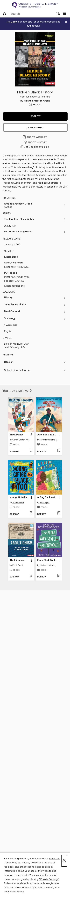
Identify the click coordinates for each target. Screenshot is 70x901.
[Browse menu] (65, 13)
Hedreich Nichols (47, 565)
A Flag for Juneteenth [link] (47, 497)
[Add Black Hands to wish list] (31, 451)
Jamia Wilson (18, 502)
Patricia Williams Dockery (49, 440)
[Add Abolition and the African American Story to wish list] (59, 451)
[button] (35, 116)
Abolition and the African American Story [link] (47, 434)
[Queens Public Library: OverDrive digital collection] (35, 5)
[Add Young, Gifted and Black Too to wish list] (31, 513)
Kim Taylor (44, 502)
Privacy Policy (29, 862)
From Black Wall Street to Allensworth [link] (47, 560)
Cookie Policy (16, 891)
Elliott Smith (17, 565)
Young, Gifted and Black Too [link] (20, 497)
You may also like (15, 391)
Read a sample (35, 127)
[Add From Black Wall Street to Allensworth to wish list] (59, 576)
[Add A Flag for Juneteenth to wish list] (59, 513)
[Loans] (58, 14)
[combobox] (28, 14)
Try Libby (11, 21)
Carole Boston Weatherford (21, 440)
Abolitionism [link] (17, 560)
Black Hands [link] (16, 434)
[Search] (4, 13)
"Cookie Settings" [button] (49, 879)
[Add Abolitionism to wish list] (31, 576)
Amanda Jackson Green (37, 100)
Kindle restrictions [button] (14, 285)
